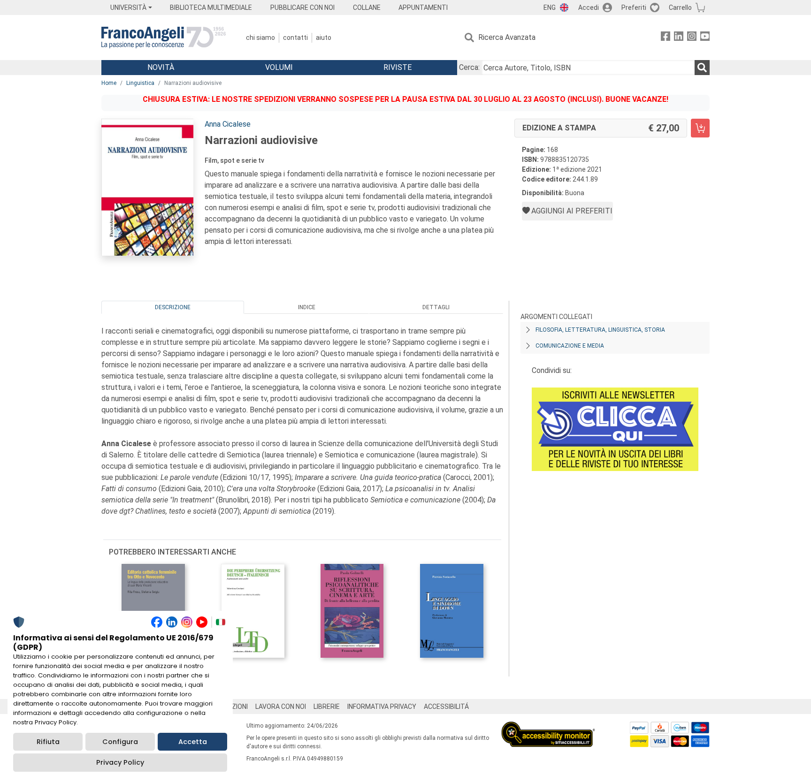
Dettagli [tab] (436, 307)
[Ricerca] (702, 67)
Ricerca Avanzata (507, 37)
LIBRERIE (327, 706)
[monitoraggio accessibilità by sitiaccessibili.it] (548, 726)
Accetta (192, 741)
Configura (120, 741)
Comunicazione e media (570, 345)
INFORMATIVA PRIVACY (381, 706)
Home (108, 83)
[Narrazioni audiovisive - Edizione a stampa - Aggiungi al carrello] (700, 128)
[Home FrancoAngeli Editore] (163, 37)
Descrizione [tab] (173, 307)
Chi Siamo (260, 37)
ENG (549, 7)
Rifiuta (48, 741)
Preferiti (633, 7)
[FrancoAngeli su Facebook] (665, 37)
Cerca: (469, 67)
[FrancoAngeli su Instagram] (691, 37)
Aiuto (323, 37)
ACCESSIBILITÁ (446, 706)
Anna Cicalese (228, 124)
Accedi (588, 7)
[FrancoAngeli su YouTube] (705, 37)
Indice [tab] (306, 307)
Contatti (295, 37)
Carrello (680, 7)
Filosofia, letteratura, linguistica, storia (600, 330)
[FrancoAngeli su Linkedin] (678, 37)
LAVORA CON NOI (280, 706)
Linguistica (140, 83)
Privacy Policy (120, 762)
